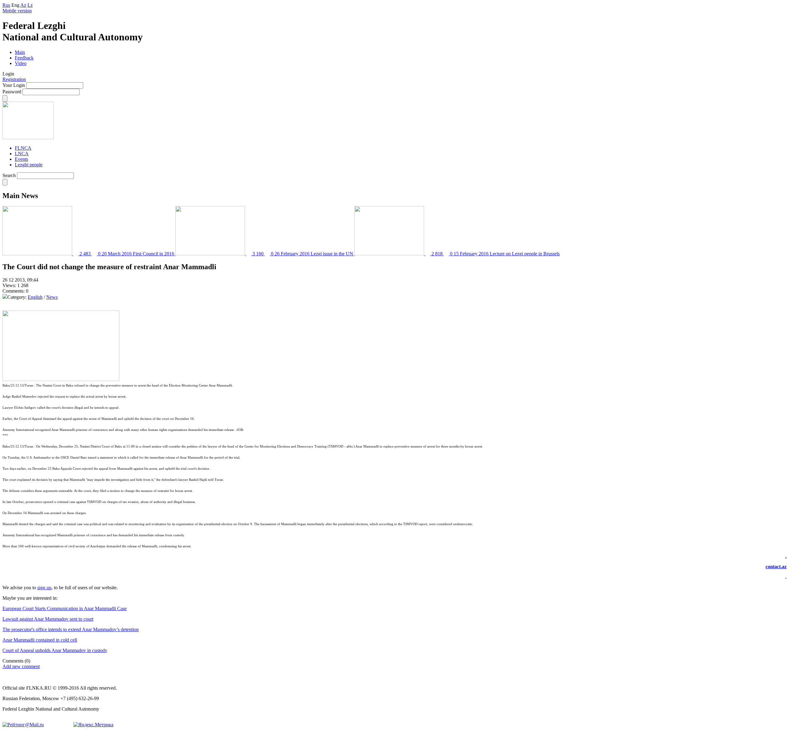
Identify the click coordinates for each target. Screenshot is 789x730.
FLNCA (23, 148)
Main (20, 52)
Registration (14, 79)
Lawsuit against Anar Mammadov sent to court (47, 619)
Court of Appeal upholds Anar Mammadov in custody (54, 650)
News (52, 297)
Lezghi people (29, 164)
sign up (44, 587)
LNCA (22, 153)
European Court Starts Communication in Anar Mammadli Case (64, 608)
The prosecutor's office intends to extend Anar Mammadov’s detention (70, 629)
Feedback (24, 57)
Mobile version (17, 10)
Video (21, 63)
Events (21, 159)
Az (23, 5)
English (35, 297)
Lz (30, 5)
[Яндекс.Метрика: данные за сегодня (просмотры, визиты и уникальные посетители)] (93, 725)
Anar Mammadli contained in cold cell (39, 640)
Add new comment (21, 666)
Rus (6, 5)
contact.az (776, 566)
